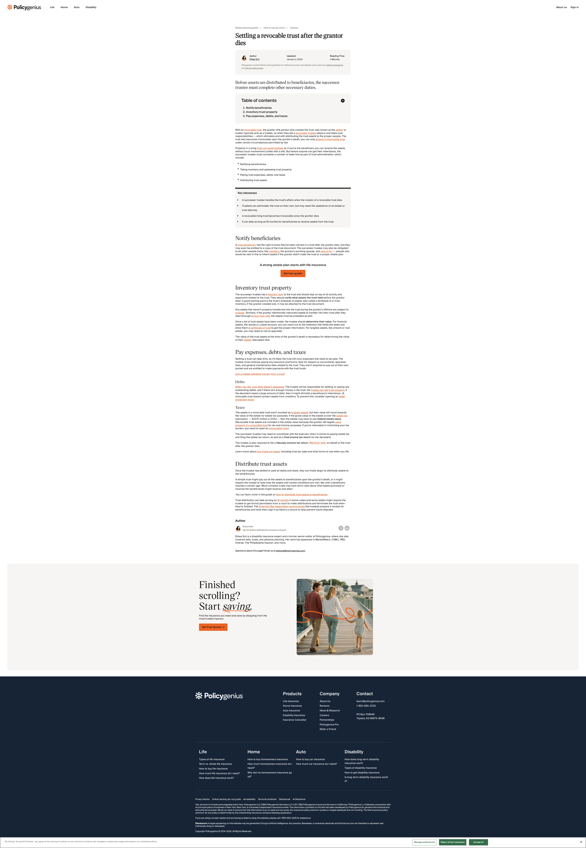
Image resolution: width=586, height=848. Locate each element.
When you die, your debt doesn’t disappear (259, 387)
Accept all (478, 842)
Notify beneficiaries (259, 108)
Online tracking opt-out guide (226, 799)
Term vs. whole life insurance (215, 764)
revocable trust (253, 130)
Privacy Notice (202, 799)
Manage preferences (424, 842)
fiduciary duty (275, 294)
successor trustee (306, 133)
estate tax (341, 416)
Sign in (575, 7)
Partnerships (327, 720)
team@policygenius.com (370, 701)
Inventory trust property (261, 112)
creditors (274, 251)
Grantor (294, 28)
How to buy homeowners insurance (268, 760)
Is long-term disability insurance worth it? (366, 779)
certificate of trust (260, 328)
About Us (325, 701)
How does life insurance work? (216, 778)
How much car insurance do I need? (316, 764)
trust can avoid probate (270, 148)
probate (239, 313)
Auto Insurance (291, 711)
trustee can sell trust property (327, 390)
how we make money (254, 68)
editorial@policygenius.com (290, 551)
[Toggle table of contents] (343, 100)
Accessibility (249, 799)
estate (247, 340)
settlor (339, 130)
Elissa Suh (254, 59)
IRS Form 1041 (317, 443)
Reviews (324, 706)
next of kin (326, 251)
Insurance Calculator (294, 720)
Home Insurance (292, 706)
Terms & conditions (267, 799)
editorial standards (334, 65)
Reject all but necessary (453, 842)
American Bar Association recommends (282, 506)
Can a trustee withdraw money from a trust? (260, 374)
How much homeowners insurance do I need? (270, 766)
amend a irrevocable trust (330, 139)
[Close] (581, 842)
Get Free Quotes (212, 627)
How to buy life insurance (213, 769)
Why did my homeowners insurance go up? (270, 775)
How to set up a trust (274, 28)
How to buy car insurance (310, 760)
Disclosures (284, 799)
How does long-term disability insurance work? (362, 761)
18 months (283, 500)
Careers (324, 715)
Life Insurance (291, 701)
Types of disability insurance (361, 768)
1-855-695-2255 (366, 706)
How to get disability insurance (362, 773)
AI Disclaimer (299, 799)
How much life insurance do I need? (219, 774)
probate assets (299, 412)
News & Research (330, 711)
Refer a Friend (328, 729)
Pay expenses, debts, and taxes (267, 116)
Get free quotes (293, 273)
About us (561, 7)
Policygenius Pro (329, 725)
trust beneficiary (247, 245)
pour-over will (261, 316)
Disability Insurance (294, 715)
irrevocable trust (278, 428)
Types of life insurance (212, 760)
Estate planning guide (246, 28)
